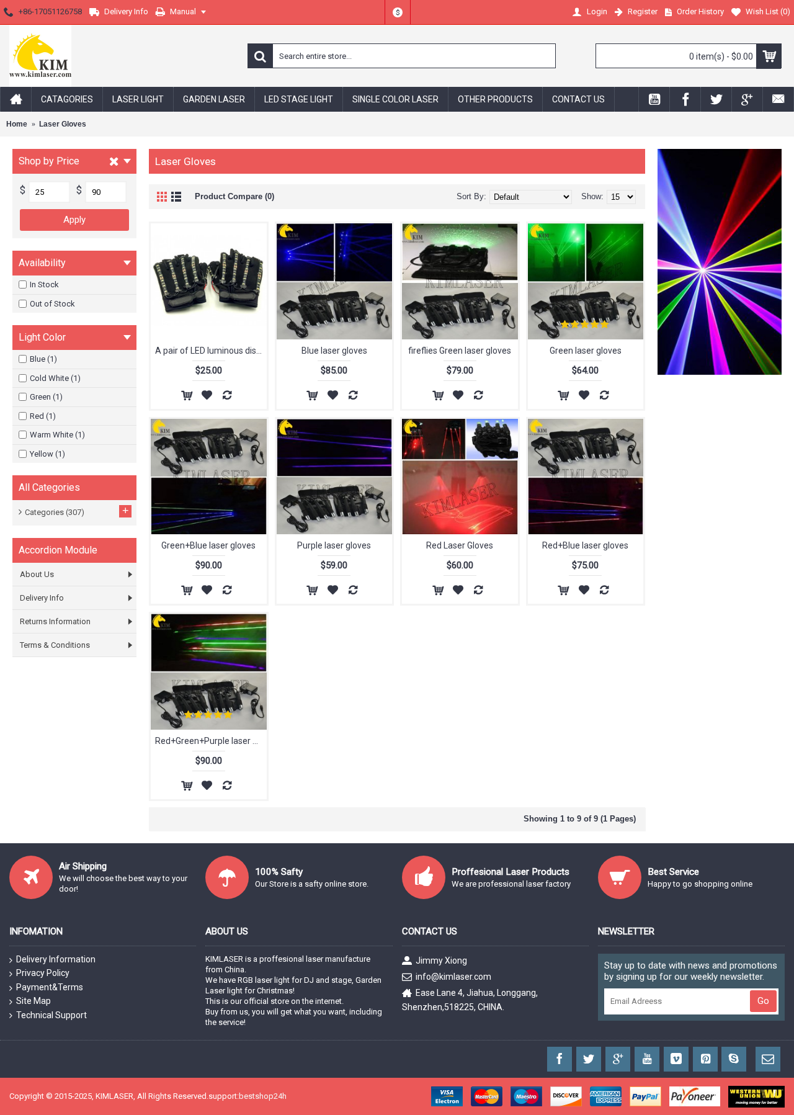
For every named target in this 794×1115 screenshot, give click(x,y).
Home (16, 124)
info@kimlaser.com (453, 977)
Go (763, 1000)
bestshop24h (263, 1096)
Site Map (33, 1001)
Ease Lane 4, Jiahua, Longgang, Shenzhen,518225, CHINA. (470, 999)
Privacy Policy (42, 973)
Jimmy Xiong (441, 960)
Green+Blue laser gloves (208, 545)
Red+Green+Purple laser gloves (211, 741)
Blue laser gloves (334, 351)
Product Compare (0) (234, 196)
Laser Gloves (62, 124)
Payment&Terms (49, 987)
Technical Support (51, 1015)
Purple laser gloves (334, 545)
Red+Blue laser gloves (585, 545)
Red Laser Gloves (459, 545)
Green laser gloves (586, 351)
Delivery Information (56, 959)
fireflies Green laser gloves (459, 351)
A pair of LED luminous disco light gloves (211, 351)
